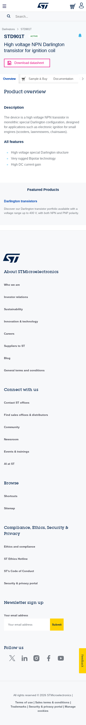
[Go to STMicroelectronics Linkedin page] (24, 659)
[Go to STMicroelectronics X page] (13, 659)
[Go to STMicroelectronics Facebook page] (48, 659)
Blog (7, 358)
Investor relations (16, 297)
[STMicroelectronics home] (43, 6)
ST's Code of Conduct (19, 571)
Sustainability (13, 309)
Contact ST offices (16, 402)
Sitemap (9, 508)
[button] (4, 6)
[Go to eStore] (73, 6)
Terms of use (24, 702)
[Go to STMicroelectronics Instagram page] (36, 659)
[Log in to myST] (81, 6)
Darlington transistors (20, 201)
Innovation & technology (21, 321)
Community (12, 427)
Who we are (12, 284)
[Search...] (8, 16)
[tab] (9, 78)
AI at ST (9, 463)
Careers (9, 333)
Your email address (16, 615)
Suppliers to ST (14, 345)
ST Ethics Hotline (16, 558)
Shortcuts (10, 496)
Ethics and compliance (19, 546)
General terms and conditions (24, 370)
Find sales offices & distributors (26, 414)
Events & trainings (16, 451)
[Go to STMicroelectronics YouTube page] (60, 659)
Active (34, 36)
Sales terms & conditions (52, 702)
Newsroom (11, 439)
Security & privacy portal (21, 583)
